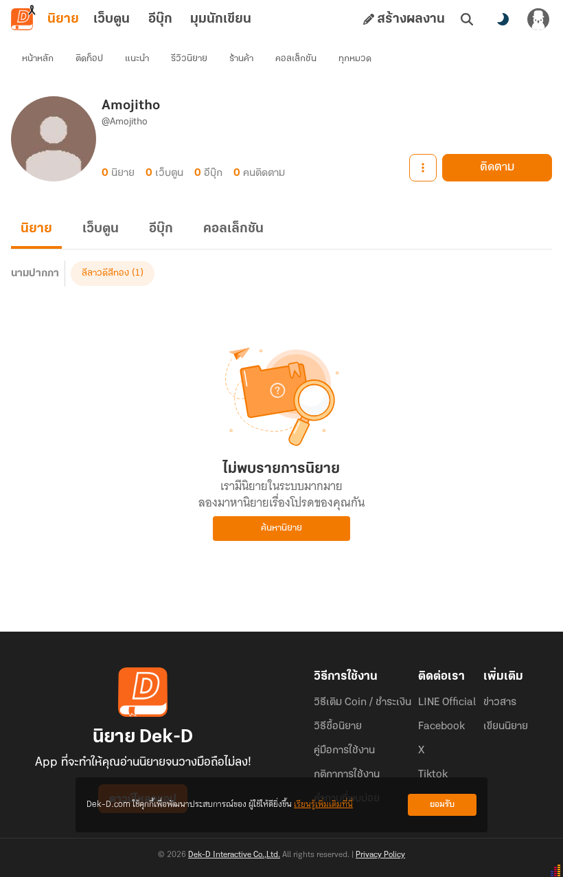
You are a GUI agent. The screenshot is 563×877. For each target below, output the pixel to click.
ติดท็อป (89, 59)
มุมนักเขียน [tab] (220, 19)
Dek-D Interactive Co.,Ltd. (234, 855)
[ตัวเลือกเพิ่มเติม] (423, 167)
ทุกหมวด (354, 59)
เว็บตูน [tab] (111, 19)
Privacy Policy (380, 855)
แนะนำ (137, 59)
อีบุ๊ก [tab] (160, 19)
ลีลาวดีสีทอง (105, 273)
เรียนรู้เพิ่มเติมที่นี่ (323, 804)
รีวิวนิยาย (189, 59)
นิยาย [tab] (63, 19)
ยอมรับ (442, 804)
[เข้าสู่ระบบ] (538, 19)
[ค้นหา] (467, 19)
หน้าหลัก (38, 59)
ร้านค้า (241, 59)
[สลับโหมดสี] (502, 19)
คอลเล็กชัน (296, 59)
